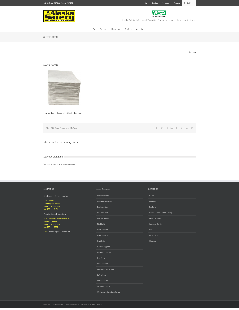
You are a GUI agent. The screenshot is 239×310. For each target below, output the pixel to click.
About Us (152, 201)
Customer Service (155, 224)
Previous (192, 52)
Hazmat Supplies (103, 246)
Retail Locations (155, 218)
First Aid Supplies (103, 218)
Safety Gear (101, 275)
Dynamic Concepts (95, 304)
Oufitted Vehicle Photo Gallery (160, 213)
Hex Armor (101, 258)
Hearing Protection (104, 252)
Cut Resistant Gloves (104, 201)
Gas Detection (102, 229)
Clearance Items (103, 196)
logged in (56, 164)
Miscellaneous (102, 263)
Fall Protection (102, 213)
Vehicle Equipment (104, 286)
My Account (153, 235)
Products (152, 207)
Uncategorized (102, 280)
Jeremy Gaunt (50, 113)
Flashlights (101, 224)
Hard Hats (101, 241)
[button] (142, 29)
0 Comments (76, 113)
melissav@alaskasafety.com (59, 231)
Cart (150, 229)
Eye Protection (102, 207)
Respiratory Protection (105, 269)
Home (151, 196)
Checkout (152, 241)
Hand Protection (103, 235)
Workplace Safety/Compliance (108, 292)
